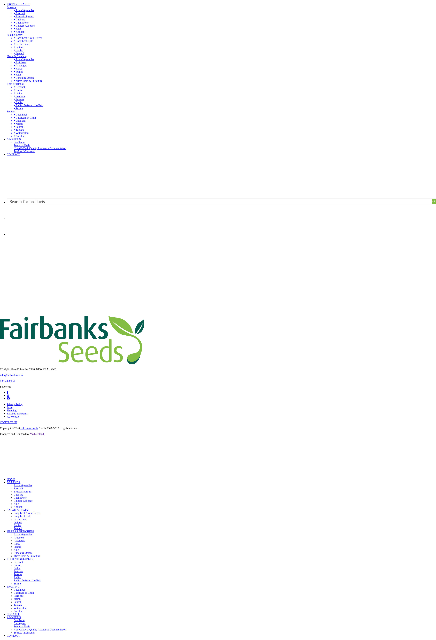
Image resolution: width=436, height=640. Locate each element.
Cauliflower (21, 22)
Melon (19, 123)
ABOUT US (14, 139)
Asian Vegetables (24, 10)
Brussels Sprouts (24, 16)
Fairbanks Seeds (29, 428)
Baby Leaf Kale (24, 41)
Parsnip (19, 99)
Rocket (19, 50)
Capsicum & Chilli (25, 117)
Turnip (19, 108)
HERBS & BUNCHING (20, 531)
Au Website (13, 416)
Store (9, 407)
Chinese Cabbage (25, 25)
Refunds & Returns (17, 413)
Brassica (11, 7)
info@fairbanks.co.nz (11, 375)
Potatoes (20, 96)
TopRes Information (24, 151)
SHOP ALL (13, 614)
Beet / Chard (22, 44)
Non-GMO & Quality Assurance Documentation (40, 148)
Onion (18, 93)
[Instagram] (8, 395)
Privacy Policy (14, 404)
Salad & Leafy (14, 34)
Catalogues (20, 623)
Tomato (19, 129)
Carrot (18, 90)
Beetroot (20, 87)
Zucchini (20, 136)
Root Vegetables (15, 83)
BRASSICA (13, 482)
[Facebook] (8, 392)
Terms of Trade (22, 145)
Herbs (18, 68)
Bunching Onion (24, 77)
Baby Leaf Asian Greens (28, 37)
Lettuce (19, 47)
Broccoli (20, 13)
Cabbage (20, 19)
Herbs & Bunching (17, 56)
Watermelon (22, 133)
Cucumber (21, 114)
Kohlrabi (20, 31)
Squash (19, 126)
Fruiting (11, 111)
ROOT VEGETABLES (20, 559)
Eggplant (20, 120)
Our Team (19, 142)
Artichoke (20, 62)
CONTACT (13, 154)
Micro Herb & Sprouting (28, 80)
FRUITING (13, 586)
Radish (19, 102)
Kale (18, 28)
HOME (11, 479)
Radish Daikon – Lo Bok (29, 105)
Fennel (19, 71)
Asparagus (21, 65)
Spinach (19, 53)
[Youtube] (8, 398)
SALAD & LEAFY (18, 509)
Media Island (37, 434)
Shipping (12, 410)
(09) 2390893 (7, 380)
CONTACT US (8, 422)
